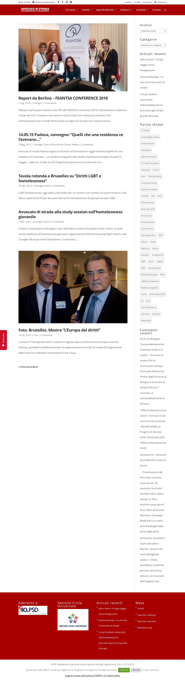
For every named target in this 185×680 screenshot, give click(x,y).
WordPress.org (145, 627)
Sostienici (141, 10)
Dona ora (3, 338)
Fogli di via (145, 248)
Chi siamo (70, 10)
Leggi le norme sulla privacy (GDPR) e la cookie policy (92, 675)
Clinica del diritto (154, 176)
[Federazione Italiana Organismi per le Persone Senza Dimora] (32, 614)
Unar (148, 301)
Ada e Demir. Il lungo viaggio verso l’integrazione (151, 65)
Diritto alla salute (148, 209)
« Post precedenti (28, 366)
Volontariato (146, 320)
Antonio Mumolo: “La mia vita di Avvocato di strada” (152, 82)
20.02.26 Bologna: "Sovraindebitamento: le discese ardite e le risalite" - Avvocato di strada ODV (152, 349)
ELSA (161, 235)
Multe (162, 274)
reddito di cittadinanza (150, 281)
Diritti (160, 196)
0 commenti (50, 103)
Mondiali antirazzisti (149, 274)
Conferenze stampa (149, 189)
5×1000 (137, 2)
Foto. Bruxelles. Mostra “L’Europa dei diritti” (59, 330)
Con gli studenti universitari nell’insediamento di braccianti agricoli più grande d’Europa (151, 105)
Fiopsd (153, 242)
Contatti (156, 10)
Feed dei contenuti (147, 615)
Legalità (160, 261)
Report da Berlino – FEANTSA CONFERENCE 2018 (63, 98)
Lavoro (151, 261)
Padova (75, 144)
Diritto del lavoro (148, 222)
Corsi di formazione (53, 144)
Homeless (145, 255)
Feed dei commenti (147, 621)
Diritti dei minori (147, 202)
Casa (143, 176)
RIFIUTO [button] (136, 670)
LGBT (143, 268)
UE (142, 301)
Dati (153, 196)
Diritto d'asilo (146, 215)
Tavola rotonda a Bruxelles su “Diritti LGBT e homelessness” (59, 178)
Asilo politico (146, 150)
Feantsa (144, 242)
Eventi (67, 144)
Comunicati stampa (149, 183)
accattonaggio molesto (150, 137)
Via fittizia (156, 314)
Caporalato (145, 170)
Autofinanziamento (148, 156)
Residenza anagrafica (149, 287)
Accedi (141, 608)
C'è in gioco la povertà (150, 163)
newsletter (147, 2)
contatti (128, 2)
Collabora (125, 10)
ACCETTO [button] (124, 670)
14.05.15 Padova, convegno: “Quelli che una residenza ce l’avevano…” (70, 137)
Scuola (143, 294)
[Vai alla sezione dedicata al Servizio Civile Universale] (73, 629)
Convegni (37, 103)
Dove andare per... (148, 235)
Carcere (156, 170)
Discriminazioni (147, 228)
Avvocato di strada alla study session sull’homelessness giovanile (70, 214)
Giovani (155, 248)
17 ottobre (145, 130)
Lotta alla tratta (154, 268)
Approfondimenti (104, 10)
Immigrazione (157, 255)
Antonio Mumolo (147, 143)
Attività (85, 10)
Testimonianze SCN (157, 294)
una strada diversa (148, 307)
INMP (143, 261)
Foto (36, 335)
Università (145, 314)
